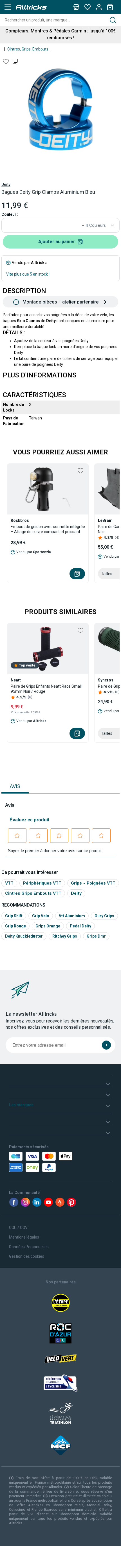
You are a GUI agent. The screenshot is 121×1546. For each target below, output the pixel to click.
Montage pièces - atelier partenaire (61, 302)
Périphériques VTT (42, 883)
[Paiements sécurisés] (41, 1162)
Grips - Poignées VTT (93, 883)
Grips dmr (96, 936)
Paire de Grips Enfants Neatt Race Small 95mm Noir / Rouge (46, 689)
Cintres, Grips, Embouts (27, 49)
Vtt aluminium (72, 916)
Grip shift (14, 916)
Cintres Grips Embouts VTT (33, 893)
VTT (9, 883)
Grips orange (47, 926)
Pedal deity (80, 926)
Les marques (21, 1105)
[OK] (106, 1045)
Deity (5, 184)
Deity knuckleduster (24, 936)
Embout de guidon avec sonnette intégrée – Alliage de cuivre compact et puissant (48, 529)
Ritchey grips (64, 936)
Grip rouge (15, 926)
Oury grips (104, 916)
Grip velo (40, 916)
